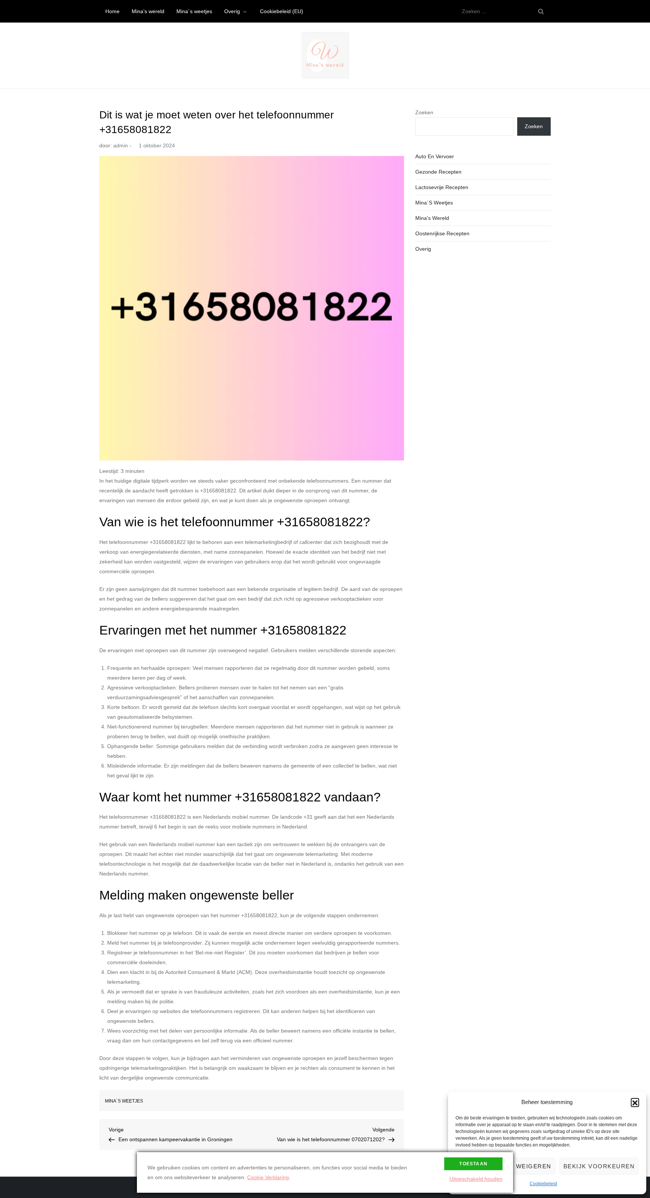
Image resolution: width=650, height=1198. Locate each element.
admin (120, 145)
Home (112, 11)
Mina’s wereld (148, 11)
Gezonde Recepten (438, 172)
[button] (635, 1102)
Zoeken (424, 112)
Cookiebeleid (543, 1183)
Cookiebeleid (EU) (281, 11)
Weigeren (533, 1166)
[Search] (541, 11)
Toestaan (473, 1163)
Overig (232, 11)
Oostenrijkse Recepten (442, 233)
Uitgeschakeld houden (476, 1179)
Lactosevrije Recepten (441, 187)
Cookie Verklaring (268, 1177)
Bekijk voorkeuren (599, 1166)
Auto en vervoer (434, 156)
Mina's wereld (432, 218)
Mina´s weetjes (194, 11)
